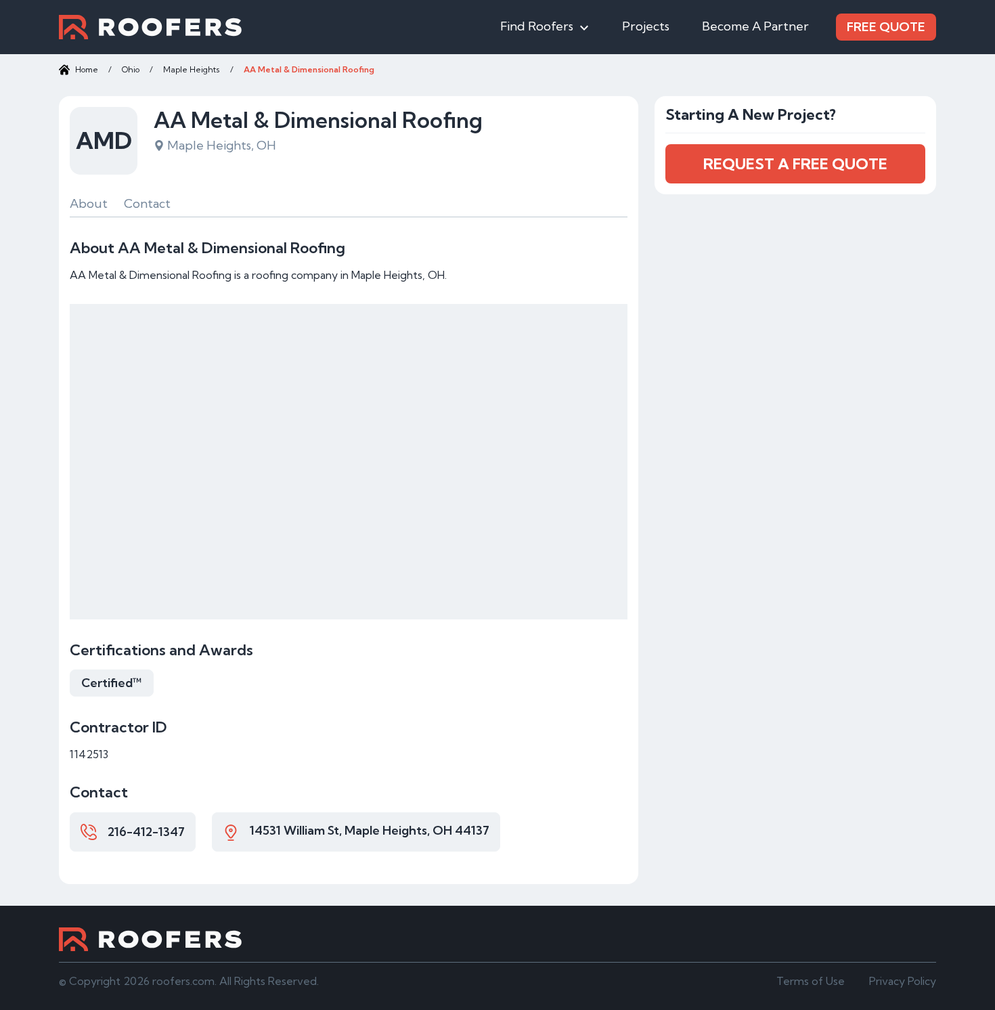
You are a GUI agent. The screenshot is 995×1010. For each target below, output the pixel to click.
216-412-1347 (146, 831)
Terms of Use (810, 981)
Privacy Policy (902, 981)
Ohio (130, 69)
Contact (147, 203)
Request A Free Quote (795, 163)
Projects (645, 26)
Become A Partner (755, 26)
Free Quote (886, 27)
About (89, 203)
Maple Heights (191, 69)
